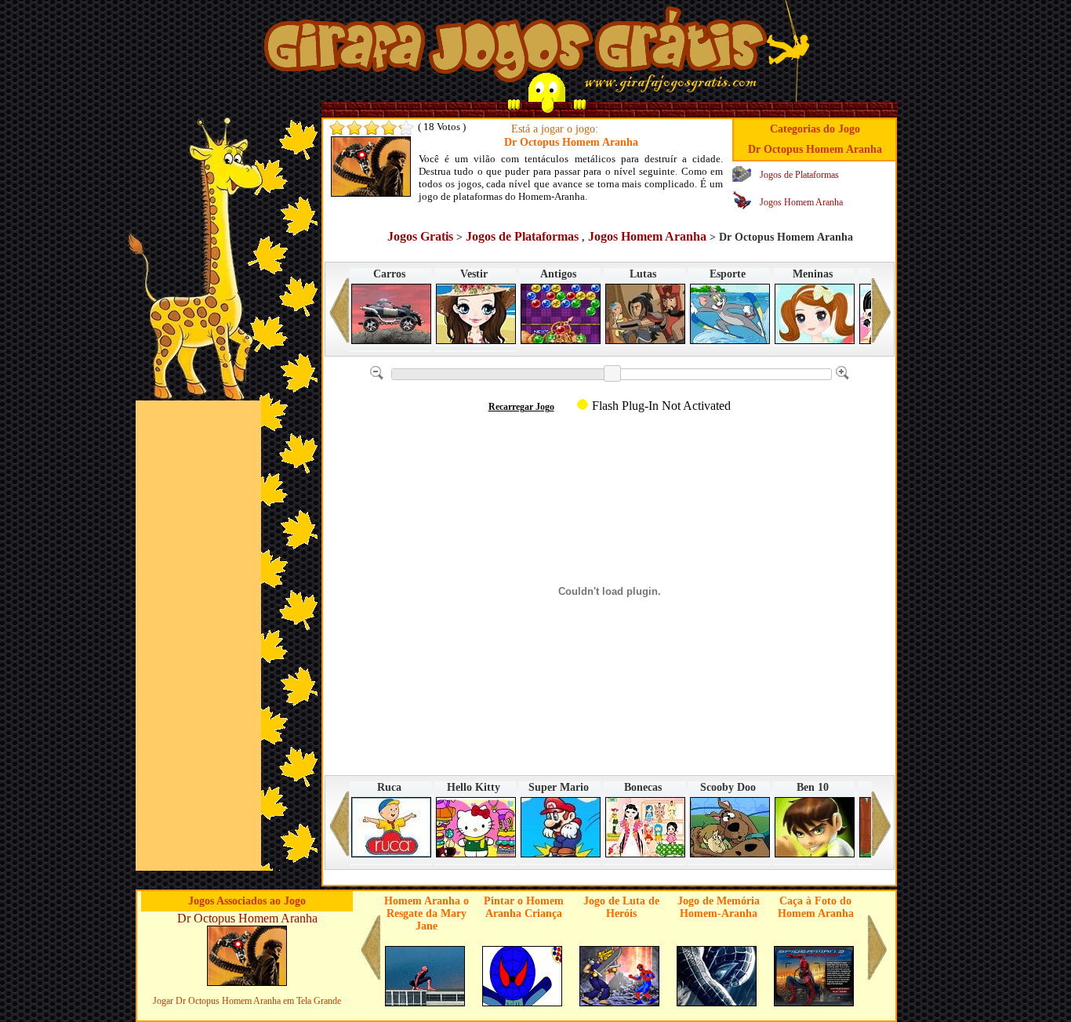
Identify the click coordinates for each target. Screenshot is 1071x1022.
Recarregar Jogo (521, 406)
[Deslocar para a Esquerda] (339, 316)
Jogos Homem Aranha (801, 202)
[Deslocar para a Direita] (881, 316)
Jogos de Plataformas (799, 174)
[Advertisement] (198, 635)
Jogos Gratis (420, 236)
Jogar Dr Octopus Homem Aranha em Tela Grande (247, 1000)
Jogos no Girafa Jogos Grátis (515, 49)
